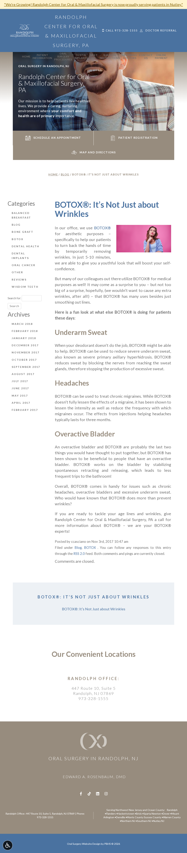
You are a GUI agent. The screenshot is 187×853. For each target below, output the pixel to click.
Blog (65, 174)
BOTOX (90, 548)
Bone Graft (22, 231)
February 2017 (25, 409)
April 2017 (21, 402)
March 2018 (22, 323)
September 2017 (26, 366)
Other (17, 272)
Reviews (19, 279)
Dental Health (25, 246)
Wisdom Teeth (25, 286)
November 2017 (25, 352)
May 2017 (20, 395)
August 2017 (23, 374)
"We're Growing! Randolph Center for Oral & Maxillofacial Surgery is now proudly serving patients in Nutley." (93, 4)
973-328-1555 (93, 698)
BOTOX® (102, 227)
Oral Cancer (23, 265)
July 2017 (20, 381)
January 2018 (24, 338)
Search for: (14, 298)
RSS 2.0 (79, 554)
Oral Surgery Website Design (83, 843)
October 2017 (24, 359)
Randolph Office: (93, 678)
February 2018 (25, 331)
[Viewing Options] (8, 845)
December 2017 (25, 345)
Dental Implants (20, 256)
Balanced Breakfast (21, 215)
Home (26, 56)
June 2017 (20, 388)
